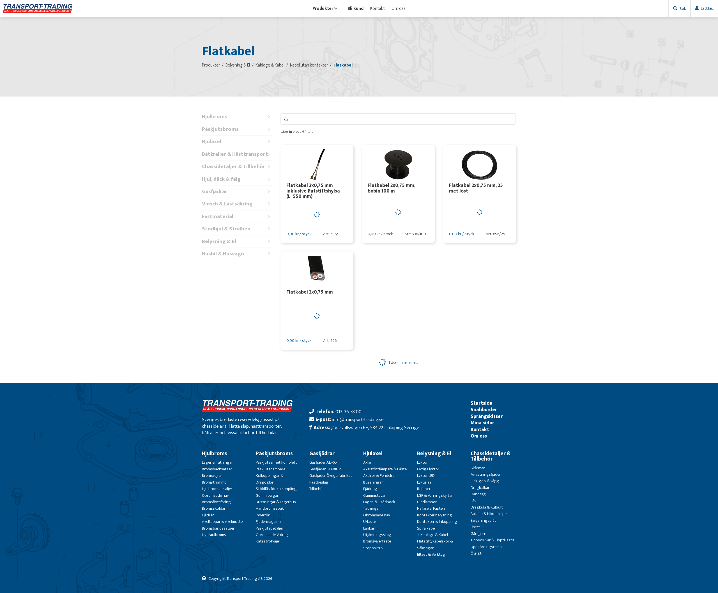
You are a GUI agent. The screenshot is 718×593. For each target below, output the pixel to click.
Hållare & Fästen (431, 508)
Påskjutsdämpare (270, 469)
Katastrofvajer (268, 541)
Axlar (367, 462)
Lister (475, 526)
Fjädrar (208, 515)
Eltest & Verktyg (431, 554)
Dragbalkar (480, 487)
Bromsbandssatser (218, 528)
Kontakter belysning (434, 515)
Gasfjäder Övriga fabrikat (330, 475)
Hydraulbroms (214, 534)
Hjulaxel (211, 141)
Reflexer (424, 488)
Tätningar (371, 508)
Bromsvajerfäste (377, 541)
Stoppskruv (373, 547)
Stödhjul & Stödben (226, 229)
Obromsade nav (215, 495)
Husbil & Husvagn (223, 254)
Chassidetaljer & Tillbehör (233, 166)
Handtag (478, 494)
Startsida (482, 403)
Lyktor (422, 462)
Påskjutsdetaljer (269, 528)
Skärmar (478, 467)
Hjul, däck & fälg (221, 179)
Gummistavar (374, 495)
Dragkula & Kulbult (487, 507)
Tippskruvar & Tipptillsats (492, 540)
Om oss (399, 8)
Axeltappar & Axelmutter (223, 521)
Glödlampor (427, 501)
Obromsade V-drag (272, 534)
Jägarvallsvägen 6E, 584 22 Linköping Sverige (375, 427)
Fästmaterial (217, 216)
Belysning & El (219, 241)
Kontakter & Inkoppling (437, 521)
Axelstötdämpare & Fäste (385, 469)
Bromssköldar (213, 508)
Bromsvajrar (212, 475)
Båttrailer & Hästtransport (235, 154)
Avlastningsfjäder (486, 474)
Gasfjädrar (214, 191)
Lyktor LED (426, 475)
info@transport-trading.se (357, 419)
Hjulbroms (214, 116)
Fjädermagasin (268, 521)
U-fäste (369, 521)
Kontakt (377, 8)
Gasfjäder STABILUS (325, 469)
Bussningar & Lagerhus (276, 501)
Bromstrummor (215, 482)
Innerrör (263, 515)
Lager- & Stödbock (379, 501)
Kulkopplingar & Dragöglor (269, 479)
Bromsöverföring (216, 501)
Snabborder (484, 410)
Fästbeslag (318, 482)
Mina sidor (482, 423)
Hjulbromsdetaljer (217, 488)
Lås (473, 500)
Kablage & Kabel (434, 534)
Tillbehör (316, 488)
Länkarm (370, 528)
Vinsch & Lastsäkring (227, 204)
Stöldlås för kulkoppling (276, 488)
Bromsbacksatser (217, 469)
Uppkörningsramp (486, 546)
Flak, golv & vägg (485, 480)
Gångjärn (478, 533)
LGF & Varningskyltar (435, 495)
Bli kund (355, 8)
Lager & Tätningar (217, 462)
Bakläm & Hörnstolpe (489, 513)
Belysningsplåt (483, 520)
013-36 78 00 (348, 411)
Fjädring (370, 488)
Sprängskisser (487, 416)
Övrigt (476, 553)
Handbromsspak (270, 508)
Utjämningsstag (377, 534)
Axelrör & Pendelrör (379, 475)
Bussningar (373, 482)
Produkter (322, 8)
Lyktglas (424, 482)
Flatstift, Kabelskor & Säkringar (435, 544)
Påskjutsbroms (220, 129)
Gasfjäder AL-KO (323, 462)
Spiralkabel (426, 528)
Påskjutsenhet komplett (276, 462)
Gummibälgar (267, 495)
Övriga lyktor (428, 469)
